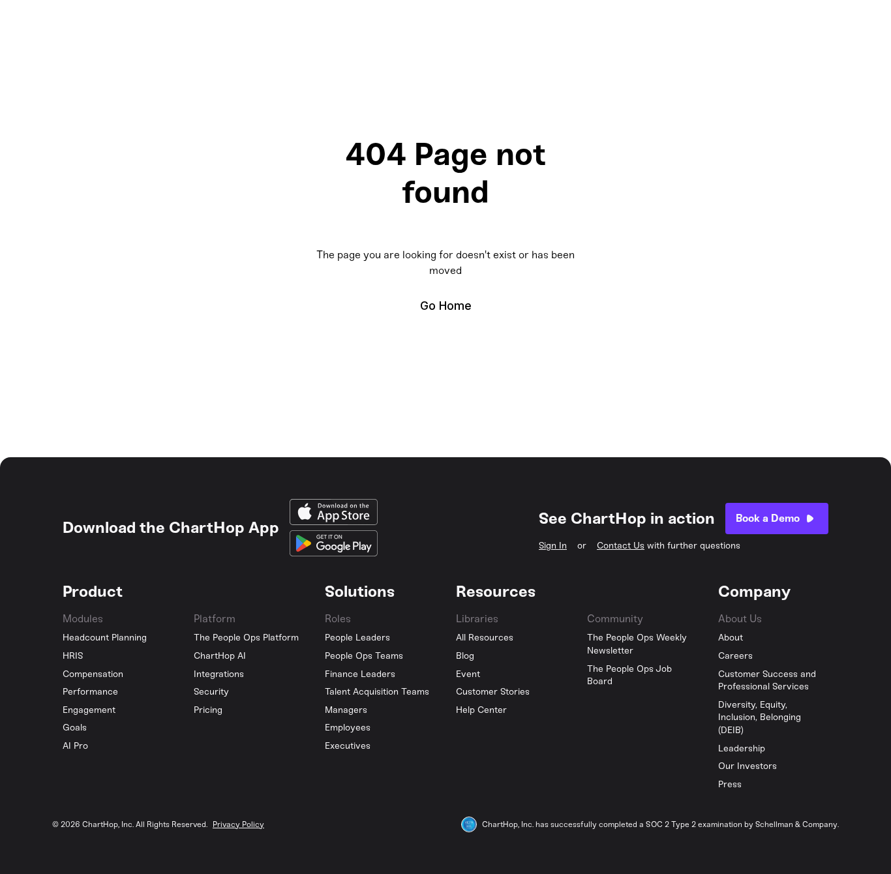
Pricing (208, 710)
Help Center (481, 710)
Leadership (741, 748)
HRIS (73, 655)
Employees (347, 727)
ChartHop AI (220, 655)
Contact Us (620, 545)
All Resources (484, 637)
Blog (465, 655)
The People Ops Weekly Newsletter (637, 644)
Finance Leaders (360, 674)
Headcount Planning (105, 637)
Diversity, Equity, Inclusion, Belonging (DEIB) (759, 717)
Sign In (553, 545)
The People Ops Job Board (629, 675)
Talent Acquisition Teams (377, 691)
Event (468, 674)
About (730, 637)
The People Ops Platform (246, 637)
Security (211, 691)
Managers (346, 710)
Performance (90, 691)
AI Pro (75, 745)
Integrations (219, 674)
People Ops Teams (364, 655)
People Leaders (357, 637)
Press (730, 784)
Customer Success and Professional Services (767, 681)
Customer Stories (493, 691)
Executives (347, 745)
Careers (735, 655)
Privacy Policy (238, 824)
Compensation (93, 674)
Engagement (89, 710)
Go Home (446, 305)
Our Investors (747, 766)
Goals (75, 727)
